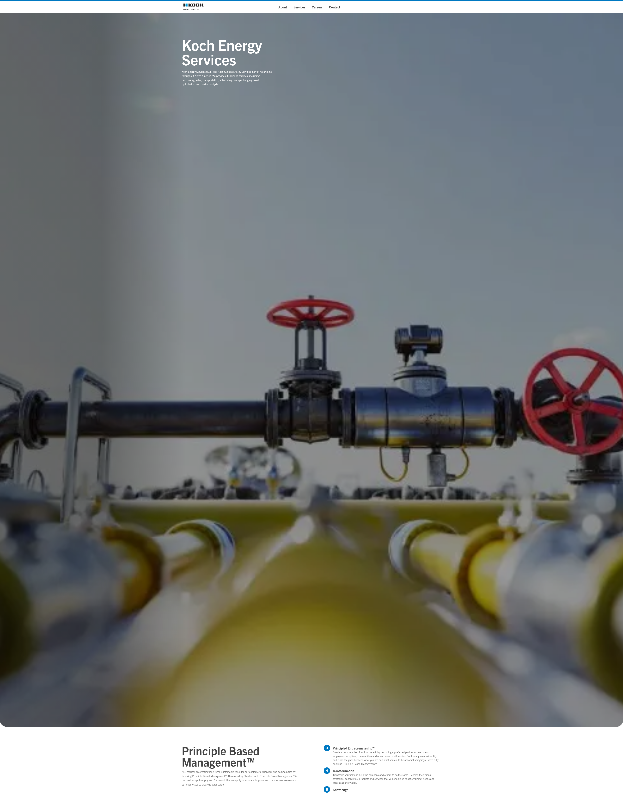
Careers (317, 7)
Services (299, 7)
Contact (334, 7)
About (282, 7)
